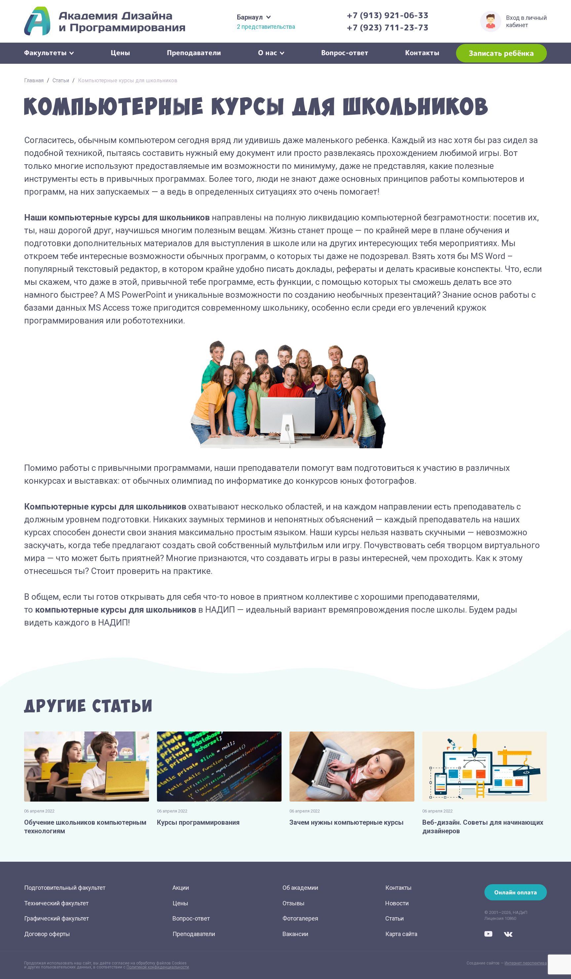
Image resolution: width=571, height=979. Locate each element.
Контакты (422, 52)
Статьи (61, 80)
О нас (267, 52)
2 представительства (266, 26)
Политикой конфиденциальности (158, 967)
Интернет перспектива (526, 963)
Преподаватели (194, 52)
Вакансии (295, 933)
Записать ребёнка (501, 53)
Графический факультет (56, 918)
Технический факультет (56, 903)
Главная (34, 80)
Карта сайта (401, 933)
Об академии (300, 887)
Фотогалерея (300, 918)
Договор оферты (47, 933)
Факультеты (45, 52)
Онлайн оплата (515, 892)
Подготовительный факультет (64, 887)
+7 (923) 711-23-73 (388, 27)
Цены (120, 52)
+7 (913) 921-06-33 (388, 15)
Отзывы (294, 903)
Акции (180, 887)
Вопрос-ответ (344, 52)
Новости (397, 903)
